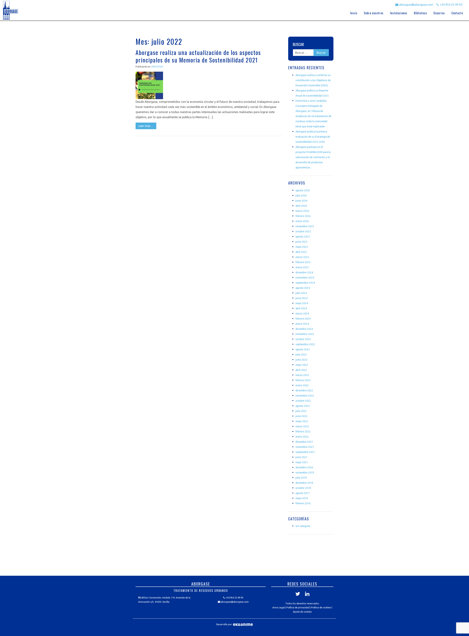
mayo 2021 (302, 462)
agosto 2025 (303, 236)
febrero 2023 (303, 380)
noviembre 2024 (305, 277)
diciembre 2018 (304, 482)
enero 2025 (302, 267)
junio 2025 (301, 241)
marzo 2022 (302, 426)
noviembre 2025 (305, 226)
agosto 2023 (303, 349)
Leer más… (146, 126)
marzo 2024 (302, 313)
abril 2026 (301, 205)
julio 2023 (301, 354)
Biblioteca (420, 13)
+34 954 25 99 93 (450, 4)
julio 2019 (301, 477)
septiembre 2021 (305, 452)
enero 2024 (302, 323)
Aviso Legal (278, 607)
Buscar (298, 44)
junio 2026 (301, 200)
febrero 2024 (303, 318)
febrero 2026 (303, 216)
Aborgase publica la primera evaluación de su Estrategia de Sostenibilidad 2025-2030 (313, 136)
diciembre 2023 (304, 328)
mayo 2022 (302, 421)
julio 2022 (301, 411)
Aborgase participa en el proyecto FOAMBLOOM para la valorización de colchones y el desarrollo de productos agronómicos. (313, 157)
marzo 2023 (302, 375)
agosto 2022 (303, 405)
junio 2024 (301, 298)
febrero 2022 (303, 431)
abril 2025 (301, 251)
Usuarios (439, 13)
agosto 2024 (303, 287)
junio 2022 (301, 416)
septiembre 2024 (305, 282)
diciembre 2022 (304, 390)
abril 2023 (301, 369)
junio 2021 (301, 457)
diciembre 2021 (304, 441)
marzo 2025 (302, 257)
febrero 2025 (303, 262)
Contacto (457, 13)
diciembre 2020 (304, 467)
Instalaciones (398, 13)
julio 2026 (301, 195)
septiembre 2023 (305, 344)
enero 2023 (302, 385)
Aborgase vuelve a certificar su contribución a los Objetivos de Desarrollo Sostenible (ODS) (313, 80)
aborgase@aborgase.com (415, 4)
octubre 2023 (303, 339)
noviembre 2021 (305, 446)
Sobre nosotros (373, 13)
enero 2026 (302, 221)
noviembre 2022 (305, 395)
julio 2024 (301, 293)
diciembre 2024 (304, 272)
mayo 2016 (302, 498)
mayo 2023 (302, 364)
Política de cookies (321, 607)
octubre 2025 (303, 231)
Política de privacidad (297, 607)
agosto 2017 (303, 493)
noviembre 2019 (305, 472)
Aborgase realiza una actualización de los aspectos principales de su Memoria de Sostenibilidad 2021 (198, 56)
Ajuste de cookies (302, 611)
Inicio (353, 13)
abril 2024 (301, 308)
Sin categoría (303, 526)
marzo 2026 (302, 210)
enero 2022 (302, 436)
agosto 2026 (303, 190)
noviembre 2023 (305, 334)
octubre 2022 (303, 400)
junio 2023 (301, 359)
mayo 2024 (302, 303)
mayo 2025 (302, 246)
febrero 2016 (303, 503)
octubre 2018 (303, 487)
